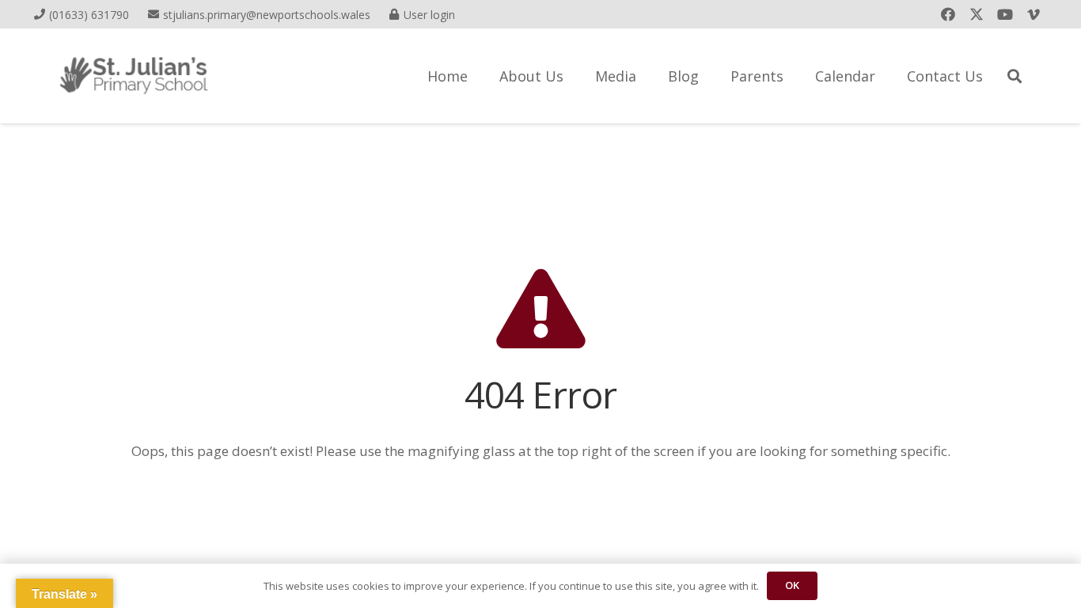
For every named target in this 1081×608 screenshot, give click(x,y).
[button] (1014, 76)
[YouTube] (1005, 14)
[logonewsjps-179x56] (134, 76)
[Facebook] (948, 14)
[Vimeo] (1033, 14)
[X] (976, 14)
